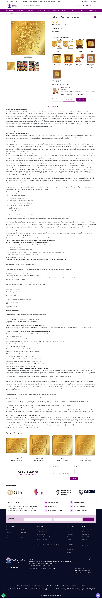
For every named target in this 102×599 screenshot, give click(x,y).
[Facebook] (7, 567)
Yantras (30, 10)
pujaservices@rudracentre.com (83, 570)
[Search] (77, 5)
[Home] (13, 5)
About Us (69, 529)
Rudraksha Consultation (42, 531)
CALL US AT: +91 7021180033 (28, 474)
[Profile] (93, 5)
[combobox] (56, 474)
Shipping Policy (86, 534)
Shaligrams (24, 529)
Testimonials (70, 544)
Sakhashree (70, 531)
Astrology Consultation (42, 539)
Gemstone (8, 532)
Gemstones (20, 10)
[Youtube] (10, 567)
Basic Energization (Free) (58, 33)
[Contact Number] (83, 5)
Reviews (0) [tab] (55, 106)
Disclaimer (85, 545)
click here (52, 591)
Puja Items (24, 532)
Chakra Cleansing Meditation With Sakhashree (48, 544)
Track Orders (86, 1)
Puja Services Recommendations (45, 536)
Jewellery (54, 10)
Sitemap (69, 552)
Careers (69, 536)
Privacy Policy (85, 531)
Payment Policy (86, 536)
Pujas (63, 10)
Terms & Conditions (87, 529)
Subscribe (89, 519)
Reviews (69, 547)
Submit (74, 478)
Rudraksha (9, 10)
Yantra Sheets (10, 13)
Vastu (45, 10)
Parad (7, 540)
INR (94, 1)
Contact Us (70, 534)
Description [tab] (47, 106)
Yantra (7, 537)
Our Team (69, 539)
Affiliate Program (71, 549)
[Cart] (90, 5)
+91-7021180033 (79, 562)
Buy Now (81, 99)
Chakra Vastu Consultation (43, 542)
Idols (38, 10)
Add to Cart (69, 99)
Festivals (23, 540)
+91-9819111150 (88, 562)
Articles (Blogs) (71, 542)
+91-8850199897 (52, 568)
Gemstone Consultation (42, 534)
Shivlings (23, 535)
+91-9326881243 (79, 572)
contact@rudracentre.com (82, 561)
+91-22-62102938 (33, 568)
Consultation (80, 10)
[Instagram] (13, 567)
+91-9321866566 (42, 568)
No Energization (91, 33)
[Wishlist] (87, 5)
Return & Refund (86, 539)
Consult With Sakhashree (43, 529)
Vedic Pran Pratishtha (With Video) (75, 33)
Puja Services (9, 535)
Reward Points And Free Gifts (88, 542)
